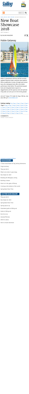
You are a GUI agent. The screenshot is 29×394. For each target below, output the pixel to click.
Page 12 (4, 107)
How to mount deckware (7, 222)
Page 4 (26, 103)
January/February (5, 217)
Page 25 (9, 111)
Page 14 (13, 107)
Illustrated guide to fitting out (9, 208)
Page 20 (13, 109)
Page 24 (4, 111)
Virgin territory (5, 166)
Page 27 (18, 111)
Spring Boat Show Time (7, 189)
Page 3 (22, 103)
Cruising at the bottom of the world (10, 186)
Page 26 (13, 111)
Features (12, 17)
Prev (11, 103)
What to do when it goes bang (9, 172)
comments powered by (8, 158)
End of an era (4, 214)
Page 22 (22, 109)
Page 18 (4, 109)
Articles (5, 17)
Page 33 (18, 113)
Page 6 (6, 105)
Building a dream (5, 180)
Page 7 (10, 105)
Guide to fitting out (6, 211)
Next (22, 113)
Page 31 (9, 113)
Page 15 (18, 107)
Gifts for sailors (5, 220)
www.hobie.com (13, 98)
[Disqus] (14, 138)
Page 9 (18, 105)
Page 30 (4, 113)
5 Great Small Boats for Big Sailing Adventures (13, 163)
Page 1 (14, 103)
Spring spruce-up (5, 205)
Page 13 (9, 107)
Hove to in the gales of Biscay (9, 183)
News (9, 17)
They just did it (5, 169)
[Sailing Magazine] (7, 5)
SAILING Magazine (7, 35)
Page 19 (9, 109)
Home (2, 17)
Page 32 (13, 113)
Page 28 (22, 111)
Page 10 (22, 105)
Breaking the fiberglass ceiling (9, 178)
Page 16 (22, 107)
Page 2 (18, 103)
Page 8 (14, 105)
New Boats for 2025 (6, 175)
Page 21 (18, 109)
